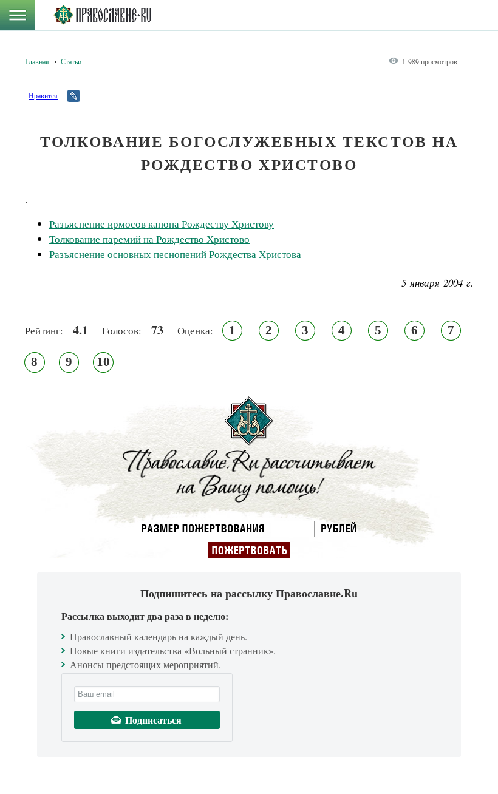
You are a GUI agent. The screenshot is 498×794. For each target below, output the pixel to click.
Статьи (71, 61)
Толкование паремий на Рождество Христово (149, 239)
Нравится (43, 95)
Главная (37, 61)
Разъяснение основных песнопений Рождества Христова (175, 254)
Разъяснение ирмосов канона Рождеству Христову (161, 224)
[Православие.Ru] (102, 15)
